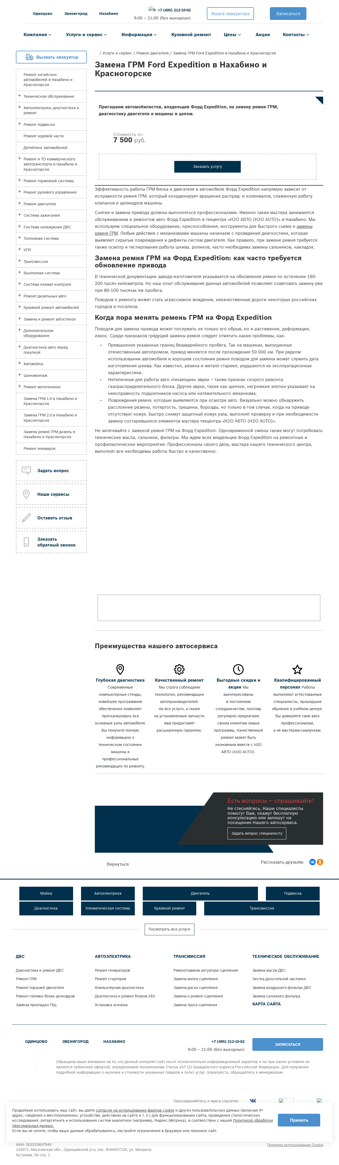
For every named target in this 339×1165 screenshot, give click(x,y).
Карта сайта (266, 1003)
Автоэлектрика (113, 956)
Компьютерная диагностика (119, 987)
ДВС (20, 956)
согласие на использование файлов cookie (135, 1110)
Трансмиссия (189, 956)
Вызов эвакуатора (230, 13)
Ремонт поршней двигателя (40, 987)
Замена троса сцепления (195, 1004)
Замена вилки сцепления (195, 978)
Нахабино (108, 13)
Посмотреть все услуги (169, 929)
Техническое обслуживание (285, 956)
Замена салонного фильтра (276, 996)
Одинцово (42, 13)
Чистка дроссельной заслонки (279, 978)
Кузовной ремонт (191, 34)
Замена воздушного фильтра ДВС (281, 987)
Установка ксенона (111, 1004)
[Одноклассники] (320, 862)
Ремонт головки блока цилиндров (45, 996)
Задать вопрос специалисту (256, 833)
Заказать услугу (207, 166)
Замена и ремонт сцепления (198, 996)
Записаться (288, 13)
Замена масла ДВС (269, 970)
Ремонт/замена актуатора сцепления (205, 970)
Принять (299, 1120)
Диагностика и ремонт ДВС (40, 970)
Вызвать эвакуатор (57, 57)
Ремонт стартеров (110, 978)
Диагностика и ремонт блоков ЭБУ (125, 996)
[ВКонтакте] (312, 862)
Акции (263, 34)
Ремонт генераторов (112, 970)
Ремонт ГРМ (26, 978)
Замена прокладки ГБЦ (36, 1004)
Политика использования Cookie (295, 1145)
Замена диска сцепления (195, 987)
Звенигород (75, 13)
